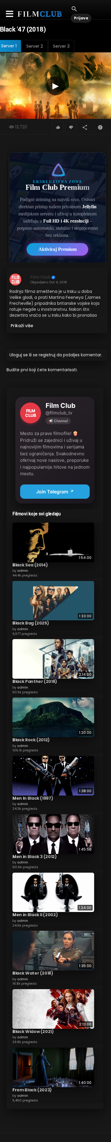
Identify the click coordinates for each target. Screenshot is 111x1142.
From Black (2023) (32, 1090)
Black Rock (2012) (31, 740)
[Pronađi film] (74, 9)
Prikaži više (22, 326)
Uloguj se (18, 355)
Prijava (81, 18)
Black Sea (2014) (30, 565)
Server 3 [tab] (61, 46)
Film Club (40, 277)
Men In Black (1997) (32, 798)
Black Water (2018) (32, 973)
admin (22, 570)
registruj (47, 355)
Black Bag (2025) (30, 623)
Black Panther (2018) (34, 681)
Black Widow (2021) (33, 1031)
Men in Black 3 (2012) (34, 857)
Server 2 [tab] (34, 46)
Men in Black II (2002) (35, 915)
